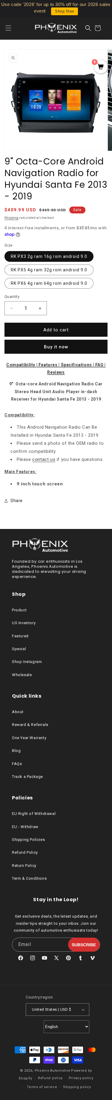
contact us (43, 459)
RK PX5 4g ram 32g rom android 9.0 (49, 269)
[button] (12, 28)
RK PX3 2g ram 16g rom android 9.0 (49, 256)
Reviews (56, 372)
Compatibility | (22, 364)
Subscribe (84, 944)
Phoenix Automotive (52, 1071)
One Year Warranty (29, 738)
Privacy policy (81, 1078)
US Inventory (24, 623)
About (18, 712)
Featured (20, 636)
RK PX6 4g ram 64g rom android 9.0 (49, 283)
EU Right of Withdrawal (34, 813)
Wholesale (22, 675)
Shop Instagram (27, 661)
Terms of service (42, 1087)
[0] (101, 67)
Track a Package (27, 776)
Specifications (77, 364)
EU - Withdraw (25, 826)
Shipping (11, 217)
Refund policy (50, 1078)
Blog (16, 750)
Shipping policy (77, 1087)
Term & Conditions (29, 878)
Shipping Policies (28, 839)
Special (19, 649)
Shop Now (64, 11)
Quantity (11, 296)
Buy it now (56, 347)
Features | (50, 364)
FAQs (17, 763)
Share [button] (16, 500)
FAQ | (100, 364)
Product (19, 610)
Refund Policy (25, 852)
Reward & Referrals (30, 724)
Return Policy (24, 865)
